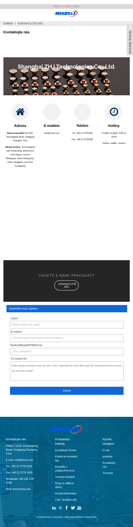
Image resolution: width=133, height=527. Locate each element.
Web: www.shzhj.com (18, 489)
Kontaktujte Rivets (65, 450)
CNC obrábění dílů (66, 499)
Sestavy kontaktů (65, 477)
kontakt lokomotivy (65, 493)
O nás (106, 450)
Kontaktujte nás (30, 23)
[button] (66, 285)
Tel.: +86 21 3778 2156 (19, 466)
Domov (8, 23)
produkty (107, 456)
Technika (108, 473)
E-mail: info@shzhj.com (19, 460)
